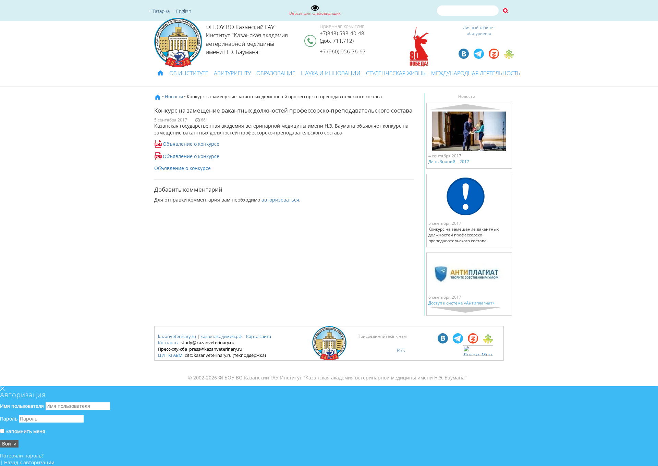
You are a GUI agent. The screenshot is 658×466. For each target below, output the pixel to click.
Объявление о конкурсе (191, 144)
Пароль (8, 418)
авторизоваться (280, 199)
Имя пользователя (22, 406)
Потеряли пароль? (22, 455)
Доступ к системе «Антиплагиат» (461, 303)
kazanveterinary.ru (177, 336)
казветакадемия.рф (221, 336)
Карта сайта (258, 336)
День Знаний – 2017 (448, 162)
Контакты (168, 342)
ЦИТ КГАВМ (170, 355)
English (183, 11)
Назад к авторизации (29, 462)
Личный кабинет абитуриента (479, 30)
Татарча (161, 11)
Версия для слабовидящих (315, 13)
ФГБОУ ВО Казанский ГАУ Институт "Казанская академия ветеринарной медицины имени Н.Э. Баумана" (247, 39)
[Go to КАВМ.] (157, 96)
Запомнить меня (24, 431)
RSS (401, 350)
